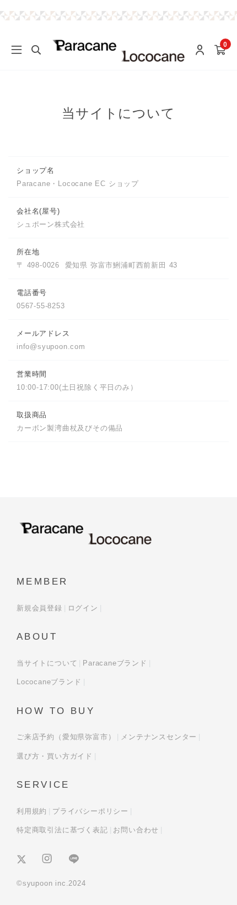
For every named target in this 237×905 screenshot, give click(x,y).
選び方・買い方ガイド (55, 756)
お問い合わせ (136, 830)
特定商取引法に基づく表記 (62, 830)
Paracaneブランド (115, 663)
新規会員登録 (39, 608)
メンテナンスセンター (159, 737)
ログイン (83, 608)
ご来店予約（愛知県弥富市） (66, 737)
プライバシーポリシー (90, 811)
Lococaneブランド (49, 682)
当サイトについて (47, 663)
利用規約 (32, 811)
